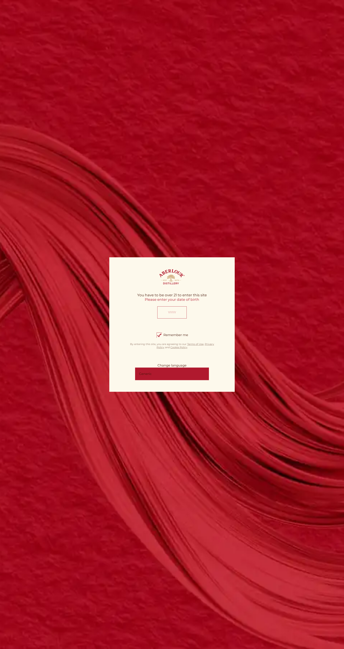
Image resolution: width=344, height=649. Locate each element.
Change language (172, 365)
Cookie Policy (178, 347)
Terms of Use (195, 344)
